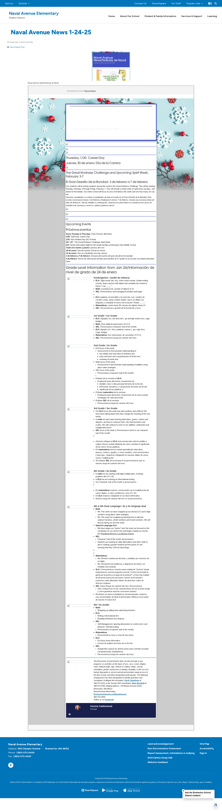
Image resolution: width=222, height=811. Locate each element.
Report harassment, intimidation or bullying (171, 753)
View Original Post (17, 47)
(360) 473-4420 (22, 756)
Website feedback (158, 762)
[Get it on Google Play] (110, 790)
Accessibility (207, 748)
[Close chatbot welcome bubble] (183, 790)
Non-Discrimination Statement (164, 748)
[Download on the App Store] (131, 790)
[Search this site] (215, 3)
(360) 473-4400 (25, 752)
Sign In (203, 753)
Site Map (204, 743)
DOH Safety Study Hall (160, 757)
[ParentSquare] (90, 790)
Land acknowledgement (161, 743)
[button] (24, 3)
